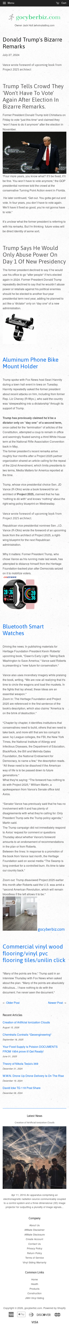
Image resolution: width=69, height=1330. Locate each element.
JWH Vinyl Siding (34, 1298)
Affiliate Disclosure (34, 1234)
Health (34, 1284)
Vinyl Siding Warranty (34, 1262)
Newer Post (55, 1003)
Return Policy (34, 1253)
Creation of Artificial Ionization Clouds (26, 1022)
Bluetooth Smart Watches (23, 629)
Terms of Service (34, 1257)
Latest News (34, 1115)
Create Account (34, 1239)
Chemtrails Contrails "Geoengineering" (27, 1035)
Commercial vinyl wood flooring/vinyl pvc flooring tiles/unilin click (34, 953)
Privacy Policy (34, 1248)
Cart (63, 3)
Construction (34, 1293)
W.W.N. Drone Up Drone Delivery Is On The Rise (33, 1076)
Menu (10, 3)
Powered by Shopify (54, 1308)
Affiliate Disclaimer (34, 1229)
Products (34, 1288)
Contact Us (34, 1244)
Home (34, 1279)
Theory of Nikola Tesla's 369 (20, 1064)
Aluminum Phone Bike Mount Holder (30, 363)
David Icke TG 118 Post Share (22, 1088)
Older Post (12, 1003)
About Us (34, 1225)
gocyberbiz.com (33, 1308)
